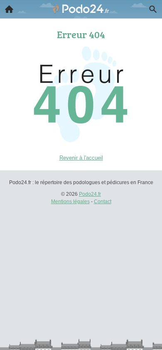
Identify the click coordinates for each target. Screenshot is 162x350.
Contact (102, 201)
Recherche (153, 9)
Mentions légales (70, 201)
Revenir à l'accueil (81, 158)
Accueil (9, 9)
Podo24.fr (90, 194)
